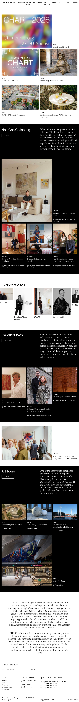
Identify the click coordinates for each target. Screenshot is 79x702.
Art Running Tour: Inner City (12, 525)
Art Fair (4, 400)
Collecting (56, 221)
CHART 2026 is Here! (61, 47)
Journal (12, 2)
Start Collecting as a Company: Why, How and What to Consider (65, 457)
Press (4, 682)
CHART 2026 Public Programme (13, 115)
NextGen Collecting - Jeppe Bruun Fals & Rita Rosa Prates (63, 260)
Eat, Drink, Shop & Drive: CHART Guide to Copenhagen (55, 116)
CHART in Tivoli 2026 (10, 81)
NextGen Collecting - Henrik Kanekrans (12, 260)
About (4, 678)
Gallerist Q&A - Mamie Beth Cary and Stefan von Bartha (39, 410)
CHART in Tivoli (27, 687)
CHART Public (26, 684)
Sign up (33, 669)
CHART (5, 2)
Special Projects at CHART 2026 (52, 81)
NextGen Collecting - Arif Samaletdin (36, 260)
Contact (5, 680)
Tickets (54, 2)
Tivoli (3, 78)
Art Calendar (47, 3)
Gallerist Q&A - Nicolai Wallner (13, 403)
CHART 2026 (29, 3)
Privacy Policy (72, 700)
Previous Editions (27, 678)
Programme (37, 2)
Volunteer (5, 690)
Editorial (55, 211)
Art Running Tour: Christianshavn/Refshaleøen (63, 526)
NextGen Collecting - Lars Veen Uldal (64, 214)
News (54, 44)
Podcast (66, 2)
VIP (60, 2)
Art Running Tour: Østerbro (37, 525)
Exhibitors (21, 2)
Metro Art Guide (59, 581)
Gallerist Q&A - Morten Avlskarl (64, 397)
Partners (5, 685)
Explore (8, 135)
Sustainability (7, 687)
